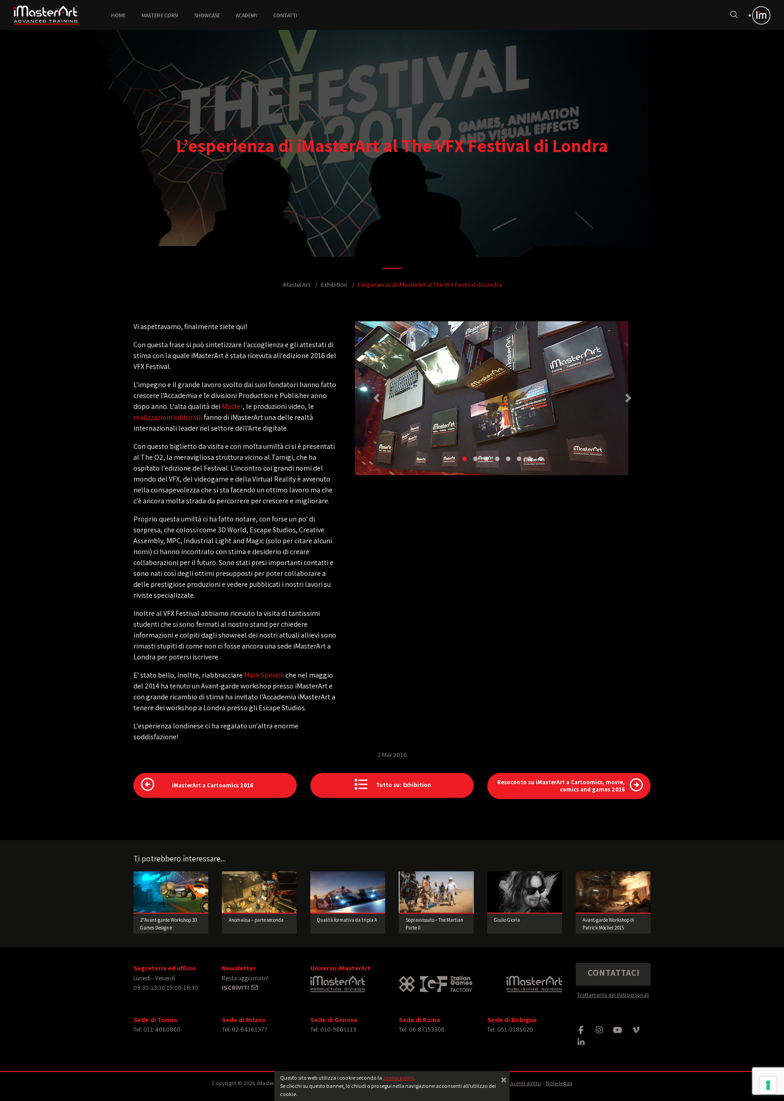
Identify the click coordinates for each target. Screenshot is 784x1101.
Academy (246, 15)
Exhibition (334, 284)
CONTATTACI (613, 972)
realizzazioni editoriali (167, 417)
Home (118, 15)
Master (232, 406)
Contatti (285, 15)
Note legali (559, 1083)
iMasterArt (296, 284)
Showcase (207, 15)
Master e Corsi (160, 15)
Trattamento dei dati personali (613, 994)
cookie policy (398, 1077)
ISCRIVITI (236, 987)
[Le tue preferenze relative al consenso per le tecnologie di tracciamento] (768, 1085)
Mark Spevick (264, 675)
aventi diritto (525, 1083)
